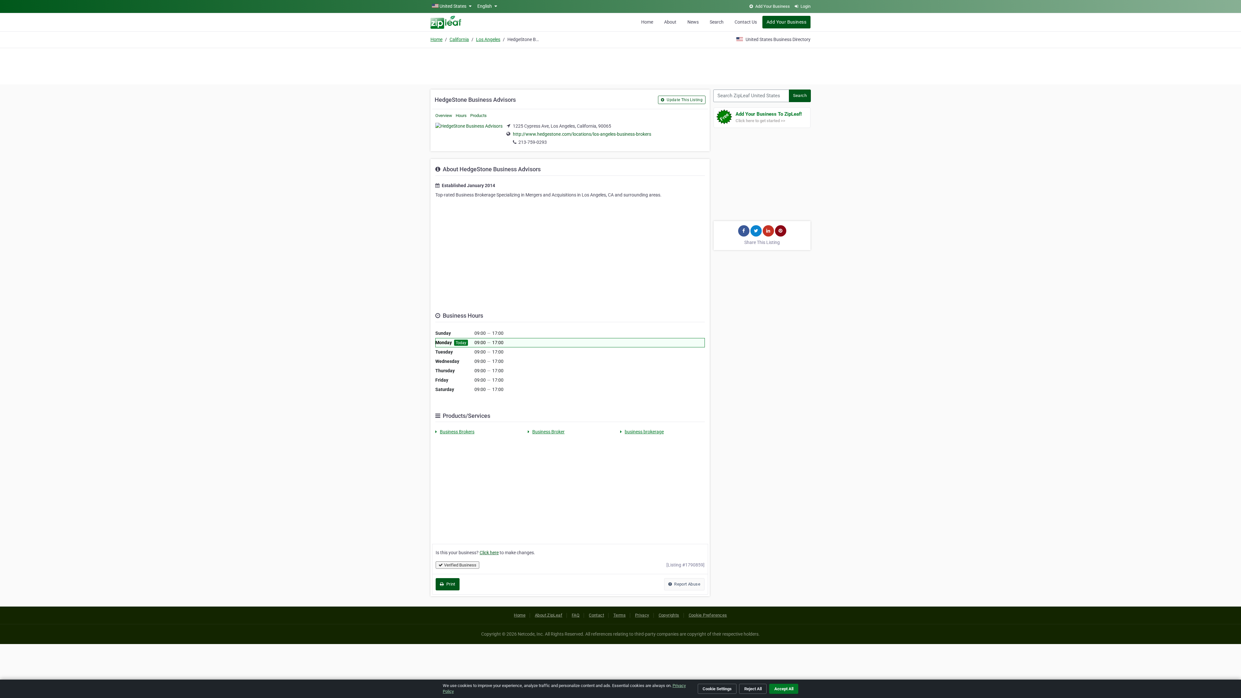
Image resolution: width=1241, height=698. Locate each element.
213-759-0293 (532, 142)
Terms (619, 615)
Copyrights (669, 615)
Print (450, 584)
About (670, 22)
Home (647, 22)
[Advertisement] (620, 65)
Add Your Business (786, 22)
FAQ (575, 615)
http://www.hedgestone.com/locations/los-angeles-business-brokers (582, 134)
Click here (489, 552)
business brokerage (644, 431)
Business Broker (548, 431)
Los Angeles (488, 39)
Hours (461, 115)
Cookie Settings (717, 688)
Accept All (783, 688)
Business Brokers (457, 431)
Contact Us (746, 22)
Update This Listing (684, 100)
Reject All (753, 688)
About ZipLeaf (548, 615)
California (459, 39)
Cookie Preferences (708, 615)
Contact (596, 615)
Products (478, 115)
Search (717, 22)
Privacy (642, 615)
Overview (443, 115)
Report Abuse (686, 584)
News (693, 22)
